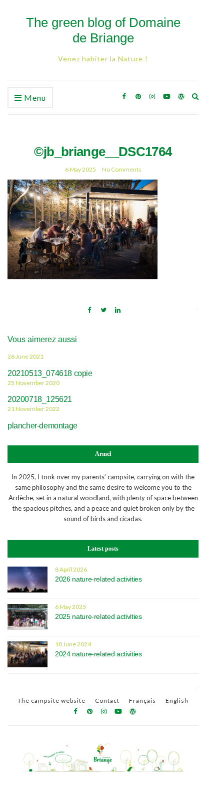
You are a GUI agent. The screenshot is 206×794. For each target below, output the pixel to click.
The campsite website (52, 700)
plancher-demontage (43, 425)
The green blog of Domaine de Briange (103, 30)
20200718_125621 (40, 399)
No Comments (122, 169)
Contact (107, 700)
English (177, 700)
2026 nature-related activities (98, 579)
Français (142, 700)
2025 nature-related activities (98, 616)
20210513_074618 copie (50, 373)
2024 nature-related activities (98, 654)
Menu (34, 97)
